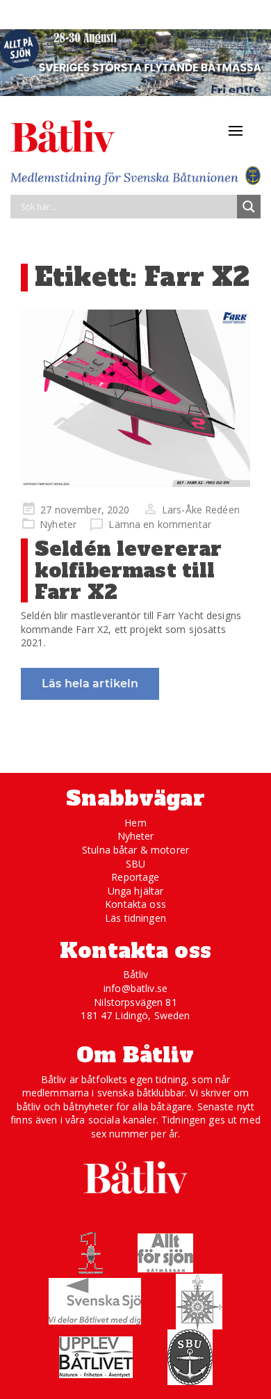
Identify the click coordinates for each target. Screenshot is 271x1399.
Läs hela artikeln (90, 683)
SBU (135, 863)
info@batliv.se (135, 988)
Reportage (135, 877)
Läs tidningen (135, 918)
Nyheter (58, 524)
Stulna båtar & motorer (135, 849)
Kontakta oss (135, 904)
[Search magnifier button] (249, 206)
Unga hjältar (136, 890)
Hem (135, 822)
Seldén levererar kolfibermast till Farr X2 (128, 570)
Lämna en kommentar (159, 524)
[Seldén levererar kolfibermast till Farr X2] (135, 398)
